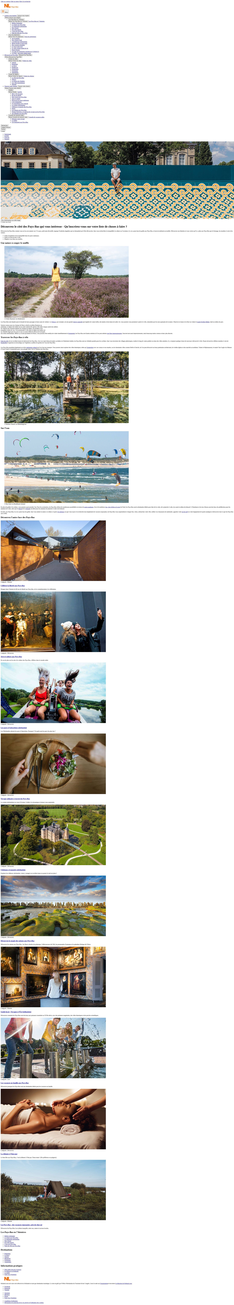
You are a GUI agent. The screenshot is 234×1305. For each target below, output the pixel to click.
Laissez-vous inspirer (10, 15)
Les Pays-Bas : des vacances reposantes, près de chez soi (21, 1225)
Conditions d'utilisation (11, 1301)
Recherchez (4, 125)
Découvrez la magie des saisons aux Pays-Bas (17, 941)
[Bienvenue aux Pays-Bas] (11, 7)
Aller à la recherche (24, 1)
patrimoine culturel (31, 347)
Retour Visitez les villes (15, 61)
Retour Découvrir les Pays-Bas (13, 57)
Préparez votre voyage (18, 119)
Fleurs (13, 108)
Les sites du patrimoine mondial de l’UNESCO (25, 51)
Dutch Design (16, 50)
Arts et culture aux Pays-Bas (11, 657)
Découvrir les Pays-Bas (11, 55)
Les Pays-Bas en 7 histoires (16, 19)
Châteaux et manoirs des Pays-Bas (22, 107)
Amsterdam (15, 69)
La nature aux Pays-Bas (18, 25)
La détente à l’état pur (9, 1154)
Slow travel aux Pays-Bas (19, 97)
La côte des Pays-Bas (18, 78)
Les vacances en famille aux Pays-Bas (15, 1083)
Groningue (15, 71)
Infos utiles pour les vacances (12, 1269)
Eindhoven (15, 67)
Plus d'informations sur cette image (10, 220)
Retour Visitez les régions (15, 76)
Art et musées (16, 38)
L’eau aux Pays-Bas (17, 31)
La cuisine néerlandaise (18, 105)
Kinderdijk (4, 342)
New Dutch (15, 28)
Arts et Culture (16, 98)
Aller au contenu (5, 1)
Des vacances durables (18, 45)
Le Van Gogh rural (17, 46)
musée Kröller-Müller (203, 322)
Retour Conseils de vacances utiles (18, 117)
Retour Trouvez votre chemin (12, 88)
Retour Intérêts (13, 92)
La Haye (14, 66)
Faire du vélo (4, 341)
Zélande (14, 84)
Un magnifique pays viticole (20, 103)
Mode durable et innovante (19, 43)
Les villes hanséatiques (18, 83)
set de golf (185, 512)
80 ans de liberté (16, 95)
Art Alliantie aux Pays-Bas (19, 113)
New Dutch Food (17, 40)
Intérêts (11, 90)
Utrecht (14, 62)
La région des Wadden (18, 81)
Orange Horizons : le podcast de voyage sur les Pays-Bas (28, 112)
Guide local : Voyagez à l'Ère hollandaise (16, 1012)
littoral (20, 508)
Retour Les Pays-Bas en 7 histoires (18, 21)
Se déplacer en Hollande (11, 1271)
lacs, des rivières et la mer (112, 507)
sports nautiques (88, 507)
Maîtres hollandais (17, 23)
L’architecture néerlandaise (19, 42)
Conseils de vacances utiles (16, 115)
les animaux (60, 512)
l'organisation (104, 1283)
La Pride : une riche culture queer (21, 53)
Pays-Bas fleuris (16, 29)
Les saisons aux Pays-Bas (19, 110)
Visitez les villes (13, 59)
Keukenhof (71, 333)
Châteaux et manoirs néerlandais (13, 870)
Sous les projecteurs (14, 34)
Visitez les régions (14, 74)
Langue (3, 131)
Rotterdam (15, 64)
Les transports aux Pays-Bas (20, 122)
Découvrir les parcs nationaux (20, 100)
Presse (6, 1296)
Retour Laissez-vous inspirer (12, 17)
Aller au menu (15, 1)
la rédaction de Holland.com (124, 1283)
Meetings (7, 1294)
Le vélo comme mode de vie (20, 48)
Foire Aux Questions (10, 1274)
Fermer (3, 129)
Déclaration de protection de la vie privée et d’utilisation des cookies (24, 1302)
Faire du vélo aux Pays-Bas (20, 33)
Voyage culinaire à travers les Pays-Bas (15, 799)
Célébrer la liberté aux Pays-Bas (13, 586)
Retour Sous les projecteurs (16, 36)
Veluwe (14, 79)
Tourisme (7, 1293)
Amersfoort (15, 72)
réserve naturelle (78, 322)
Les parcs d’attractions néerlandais (14, 728)
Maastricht (7, 1258)
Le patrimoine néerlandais (19, 26)
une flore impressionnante (114, 333)
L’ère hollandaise (17, 102)
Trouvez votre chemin (10, 86)
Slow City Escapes (17, 94)
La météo (14, 120)
